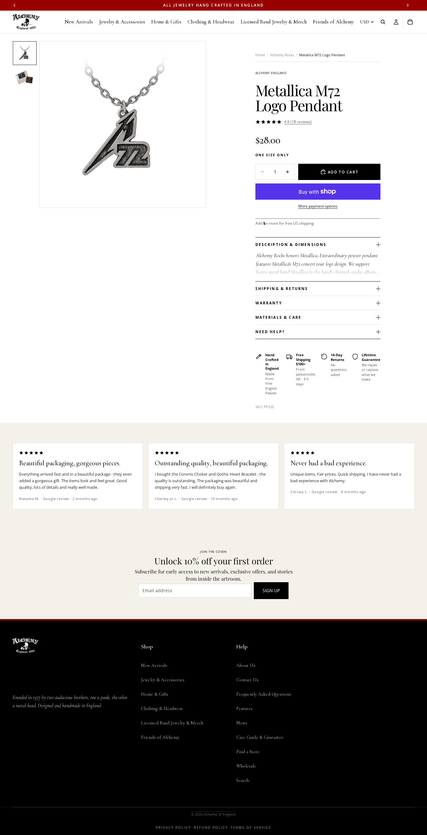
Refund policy (211, 827)
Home (260, 54)
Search (242, 780)
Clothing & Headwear (162, 708)
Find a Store (248, 751)
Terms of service (251, 827)
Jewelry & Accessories (162, 679)
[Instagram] (29, 758)
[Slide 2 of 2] (24, 78)
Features (244, 708)
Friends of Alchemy (160, 737)
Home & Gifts (154, 694)
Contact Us (247, 679)
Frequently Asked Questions (263, 694)
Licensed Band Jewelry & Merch (172, 723)
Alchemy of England (219, 814)
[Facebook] (16, 758)
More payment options (318, 206)
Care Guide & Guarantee (260, 737)
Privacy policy (173, 827)
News (241, 723)
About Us (245, 665)
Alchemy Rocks (282, 54)
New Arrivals (154, 665)
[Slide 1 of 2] (24, 53)
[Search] (383, 22)
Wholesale (246, 766)
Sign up (271, 590)
